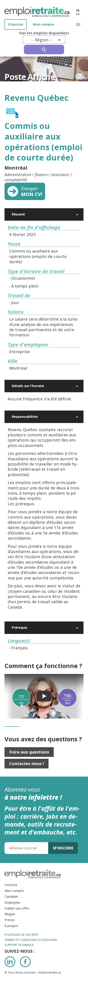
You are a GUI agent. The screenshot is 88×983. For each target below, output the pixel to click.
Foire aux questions (29, 752)
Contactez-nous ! (26, 763)
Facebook (25, 961)
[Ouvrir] (77, 214)
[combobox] (44, 39)
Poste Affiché (30, 77)
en (78, 14)
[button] (78, 24)
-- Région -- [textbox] (46, 40)
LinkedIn (10, 961)
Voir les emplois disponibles (44, 33)
